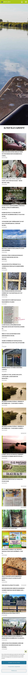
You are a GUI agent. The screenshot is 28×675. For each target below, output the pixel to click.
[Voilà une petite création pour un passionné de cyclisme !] (14, 302)
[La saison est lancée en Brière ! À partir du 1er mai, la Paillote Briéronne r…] (14, 199)
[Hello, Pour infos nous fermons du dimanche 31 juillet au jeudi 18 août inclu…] (14, 570)
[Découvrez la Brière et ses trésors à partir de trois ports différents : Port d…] (14, 543)
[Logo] (6, 2)
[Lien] (21, 2)
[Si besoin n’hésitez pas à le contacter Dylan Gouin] (14, 472)
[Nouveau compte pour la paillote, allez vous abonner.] (14, 241)
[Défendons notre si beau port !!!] (14, 605)
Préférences (14, 670)
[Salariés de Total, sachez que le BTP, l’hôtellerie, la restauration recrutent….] (14, 378)
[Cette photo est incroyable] (14, 519)
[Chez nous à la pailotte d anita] (14, 585)
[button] (25, 651)
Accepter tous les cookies (14, 662)
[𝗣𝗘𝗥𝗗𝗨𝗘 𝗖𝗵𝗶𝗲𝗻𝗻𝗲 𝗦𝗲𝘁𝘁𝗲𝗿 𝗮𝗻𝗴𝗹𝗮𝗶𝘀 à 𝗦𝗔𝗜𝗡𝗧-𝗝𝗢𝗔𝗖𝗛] (14, 173)
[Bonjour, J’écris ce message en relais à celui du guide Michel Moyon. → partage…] (14, 258)
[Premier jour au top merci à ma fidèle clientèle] (14, 361)
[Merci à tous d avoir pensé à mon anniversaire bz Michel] (14, 336)
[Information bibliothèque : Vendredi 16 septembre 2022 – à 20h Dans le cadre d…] (14, 394)
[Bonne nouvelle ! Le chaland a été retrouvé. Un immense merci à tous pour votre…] (14, 215)
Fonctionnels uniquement (14, 666)
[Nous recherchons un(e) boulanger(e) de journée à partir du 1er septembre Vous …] (14, 590)
